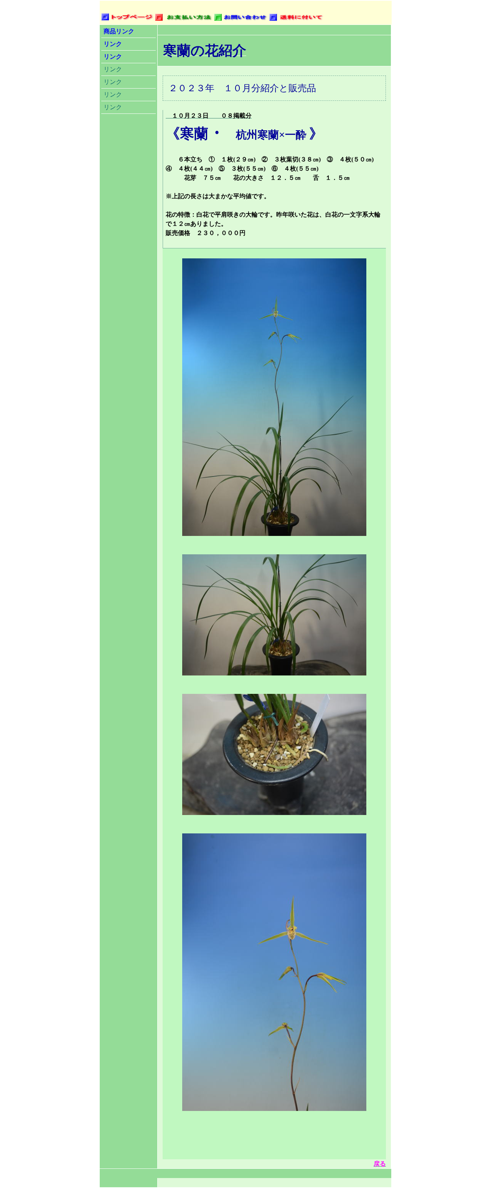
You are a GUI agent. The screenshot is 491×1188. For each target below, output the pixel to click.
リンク (113, 44)
